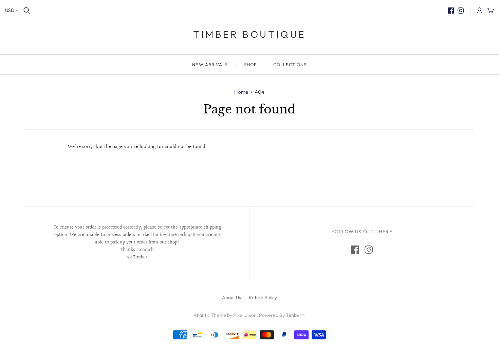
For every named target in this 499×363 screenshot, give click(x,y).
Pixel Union (245, 315)
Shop (250, 64)
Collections (290, 64)
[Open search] (26, 10)
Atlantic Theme (209, 315)
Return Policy (263, 297)
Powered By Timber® (281, 315)
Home (241, 92)
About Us (231, 297)
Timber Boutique (249, 34)
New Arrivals (209, 64)
